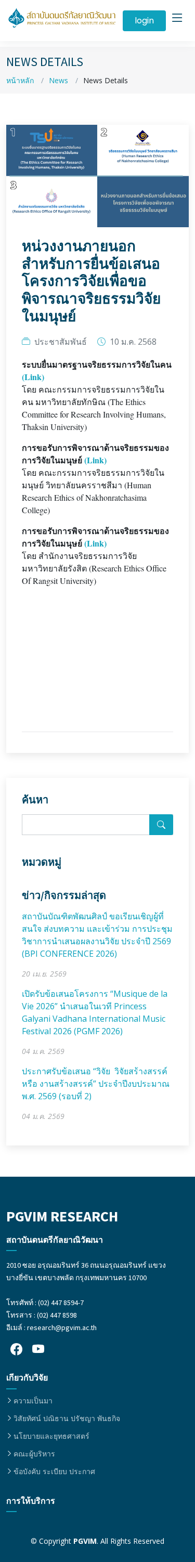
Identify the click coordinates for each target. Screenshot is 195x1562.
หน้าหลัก (20, 80)
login (144, 21)
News (58, 80)
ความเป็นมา (33, 1400)
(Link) (33, 377)
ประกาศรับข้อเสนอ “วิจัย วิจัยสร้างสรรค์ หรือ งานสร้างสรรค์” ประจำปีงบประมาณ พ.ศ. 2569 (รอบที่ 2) (96, 1083)
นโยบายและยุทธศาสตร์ (51, 1436)
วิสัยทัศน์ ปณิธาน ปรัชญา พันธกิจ (67, 1418)
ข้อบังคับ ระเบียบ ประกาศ (54, 1471)
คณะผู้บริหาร (34, 1453)
